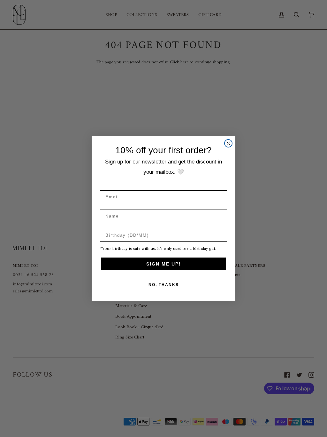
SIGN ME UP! (163, 263)
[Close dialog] (228, 143)
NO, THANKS (163, 284)
